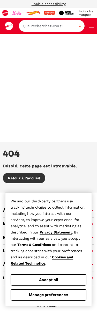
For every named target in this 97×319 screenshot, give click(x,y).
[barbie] (17, 13)
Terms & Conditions (34, 245)
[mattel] (5, 13)
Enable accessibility (49, 4)
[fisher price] (49, 13)
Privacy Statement (56, 232)
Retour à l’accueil (24, 178)
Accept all (48, 280)
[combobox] (52, 26)
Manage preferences (48, 295)
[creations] (66, 13)
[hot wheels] (33, 13)
